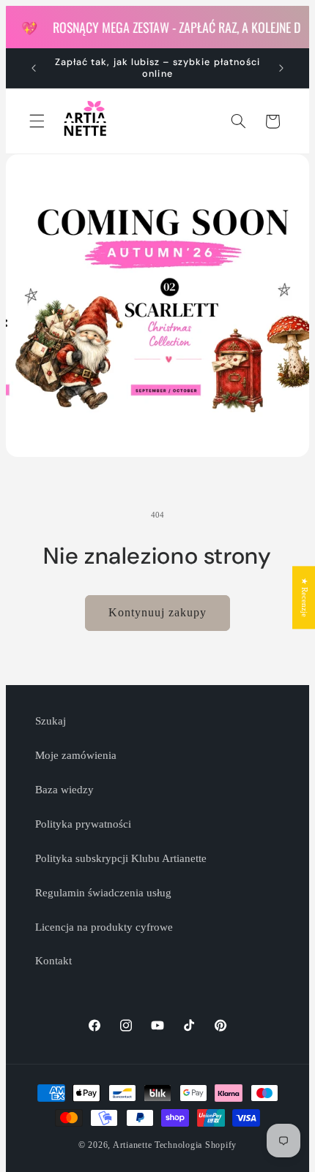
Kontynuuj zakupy (157, 612)
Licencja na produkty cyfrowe (104, 927)
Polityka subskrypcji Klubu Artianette (121, 858)
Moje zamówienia (75, 755)
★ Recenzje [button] (304, 597)
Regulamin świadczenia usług (103, 893)
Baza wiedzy (64, 789)
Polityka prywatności (83, 824)
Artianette (132, 1145)
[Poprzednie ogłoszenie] (34, 68)
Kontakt (53, 961)
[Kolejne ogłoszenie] (281, 68)
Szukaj (50, 721)
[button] (36, 121)
